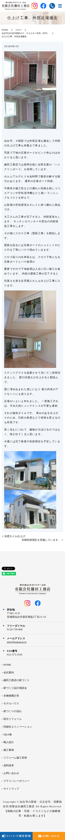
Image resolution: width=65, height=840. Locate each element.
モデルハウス (11, 703)
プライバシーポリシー (16, 781)
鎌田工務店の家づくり (16, 680)
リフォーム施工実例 (15, 757)
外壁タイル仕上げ (14, 536)
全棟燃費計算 (11, 695)
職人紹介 (8, 742)
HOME (5, 30)
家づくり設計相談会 (15, 688)
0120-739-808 (15, 629)
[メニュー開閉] (60, 6)
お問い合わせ (11, 773)
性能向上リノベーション (17, 726)
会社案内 (8, 672)
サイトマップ (11, 788)
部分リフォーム (12, 719)
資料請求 (8, 765)
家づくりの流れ (12, 711)
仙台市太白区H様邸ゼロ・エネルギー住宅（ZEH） (25, 33)
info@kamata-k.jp (17, 642)
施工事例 (8, 750)
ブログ (18, 30)
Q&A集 (7, 734)
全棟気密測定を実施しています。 (41, 540)
